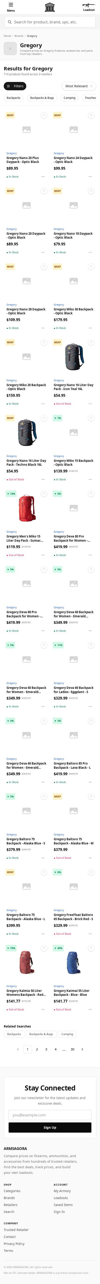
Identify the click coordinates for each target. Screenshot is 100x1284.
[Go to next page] (82, 1049)
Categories (12, 1191)
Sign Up (50, 1127)
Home (7, 35)
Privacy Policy (14, 1243)
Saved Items (63, 1205)
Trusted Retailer (16, 1230)
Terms (8, 1250)
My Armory (62, 1191)
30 (72, 1049)
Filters (18, 86)
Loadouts (61, 1198)
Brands (19, 35)
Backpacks (13, 98)
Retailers (10, 1205)
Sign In (59, 1211)
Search (9, 1211)
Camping (69, 98)
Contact (10, 1236)
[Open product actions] (43, 176)
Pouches (90, 98)
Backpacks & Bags (42, 98)
